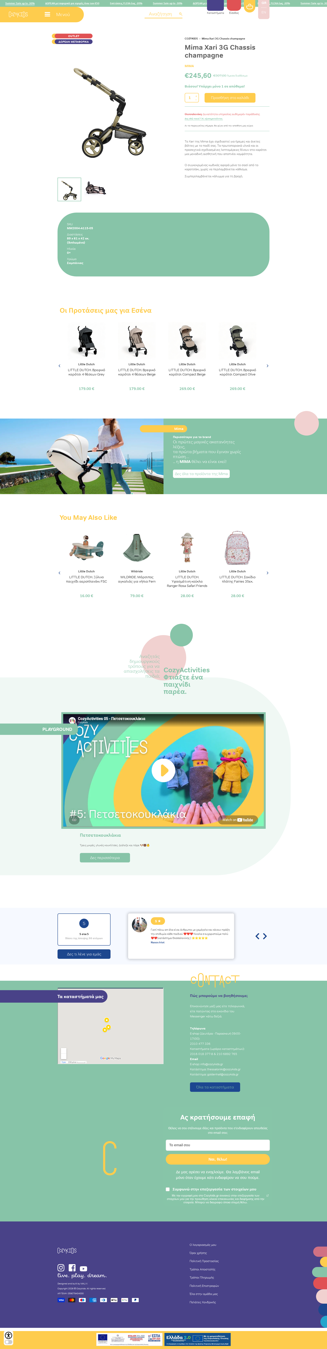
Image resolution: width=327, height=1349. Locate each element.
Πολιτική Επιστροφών (204, 1286)
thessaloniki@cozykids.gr (224, 1069)
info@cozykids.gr (211, 1064)
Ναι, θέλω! (218, 1159)
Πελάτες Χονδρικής (203, 1302)
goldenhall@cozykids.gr (223, 1074)
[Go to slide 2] (96, 189)
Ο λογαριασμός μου (203, 1245)
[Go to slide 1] (69, 189)
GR (264, 3)
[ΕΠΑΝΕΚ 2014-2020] (129, 1340)
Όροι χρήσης (198, 1253)
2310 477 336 (200, 1044)
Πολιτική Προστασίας (204, 1261)
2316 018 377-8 (201, 1054)
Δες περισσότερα (105, 857)
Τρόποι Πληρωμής (202, 1277)
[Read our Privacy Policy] (267, 1195)
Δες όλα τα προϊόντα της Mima (201, 473)
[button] (163, 14)
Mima (189, 66)
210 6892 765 (227, 1054)
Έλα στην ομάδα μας (204, 1294)
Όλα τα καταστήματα (215, 1087)
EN (264, 12)
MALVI (84, 1283)
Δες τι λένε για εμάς (84, 954)
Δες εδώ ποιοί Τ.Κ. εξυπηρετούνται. (204, 118)
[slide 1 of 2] (111, 108)
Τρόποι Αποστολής (202, 1269)
